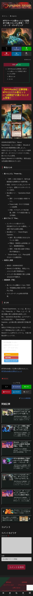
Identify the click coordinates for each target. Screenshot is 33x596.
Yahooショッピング (11, 360)
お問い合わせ (16, 587)
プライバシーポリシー (24, 585)
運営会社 (8, 582)
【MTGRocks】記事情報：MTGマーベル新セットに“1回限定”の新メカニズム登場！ (17, 71)
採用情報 (24, 582)
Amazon (7, 354)
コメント (5, 536)
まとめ (11, 79)
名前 (2, 556)
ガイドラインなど (8, 585)
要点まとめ (12, 76)
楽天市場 (8, 357)
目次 (13, 64)
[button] (26, 54)
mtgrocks (5, 378)
